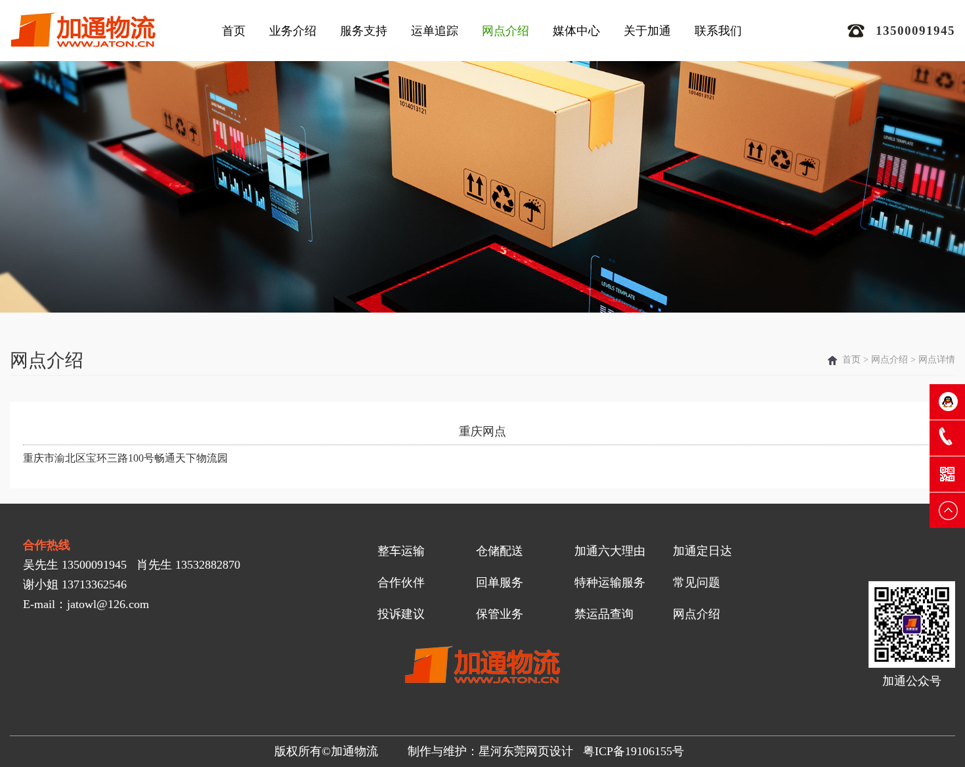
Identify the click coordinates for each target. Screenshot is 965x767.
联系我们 (718, 30)
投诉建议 (401, 614)
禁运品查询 (603, 614)
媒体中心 (576, 30)
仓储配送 (499, 551)
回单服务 (499, 582)
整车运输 (401, 551)
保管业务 (499, 614)
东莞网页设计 (537, 751)
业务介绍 (292, 30)
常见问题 (696, 582)
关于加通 (647, 30)
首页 (234, 30)
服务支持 (363, 30)
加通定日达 (702, 551)
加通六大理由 (609, 551)
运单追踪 (434, 30)
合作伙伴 (401, 582)
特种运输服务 (609, 582)
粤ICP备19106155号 (633, 751)
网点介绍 (505, 30)
